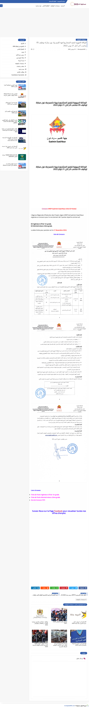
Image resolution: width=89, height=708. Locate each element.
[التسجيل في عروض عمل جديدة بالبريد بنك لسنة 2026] (78, 614)
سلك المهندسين (20, 57)
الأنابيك (22, 43)
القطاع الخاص (46, 6)
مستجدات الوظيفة (55, 6)
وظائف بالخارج (20, 72)
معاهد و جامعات (20, 66)
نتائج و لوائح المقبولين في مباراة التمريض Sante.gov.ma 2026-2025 (9, 130)
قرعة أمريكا (21, 60)
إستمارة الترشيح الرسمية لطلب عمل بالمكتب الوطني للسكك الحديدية (60, 645)
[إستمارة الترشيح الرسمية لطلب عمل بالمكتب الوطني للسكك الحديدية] (59, 636)
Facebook (58, 511)
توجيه (22, 52)
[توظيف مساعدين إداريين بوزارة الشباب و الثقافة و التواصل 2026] (40, 614)
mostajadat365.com (69, 705)
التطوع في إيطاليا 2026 (18, 46)
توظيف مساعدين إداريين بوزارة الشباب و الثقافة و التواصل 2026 (40, 623)
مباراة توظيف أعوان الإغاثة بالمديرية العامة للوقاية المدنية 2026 (40, 645)
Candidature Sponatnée (17, 75)
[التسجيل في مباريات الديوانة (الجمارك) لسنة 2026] (78, 636)
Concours (45, 208)
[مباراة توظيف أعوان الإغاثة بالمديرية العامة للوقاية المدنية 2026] (40, 636)
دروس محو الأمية (20, 55)
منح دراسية (38, 6)
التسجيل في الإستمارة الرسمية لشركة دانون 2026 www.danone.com (9, 139)
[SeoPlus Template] (88, 706)
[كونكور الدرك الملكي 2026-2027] (59, 614)
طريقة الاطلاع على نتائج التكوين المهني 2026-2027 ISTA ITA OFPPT (9, 121)
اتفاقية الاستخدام (52, 1)
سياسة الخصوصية (61, 1)
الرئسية (63, 6)
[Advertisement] (44, 23)
